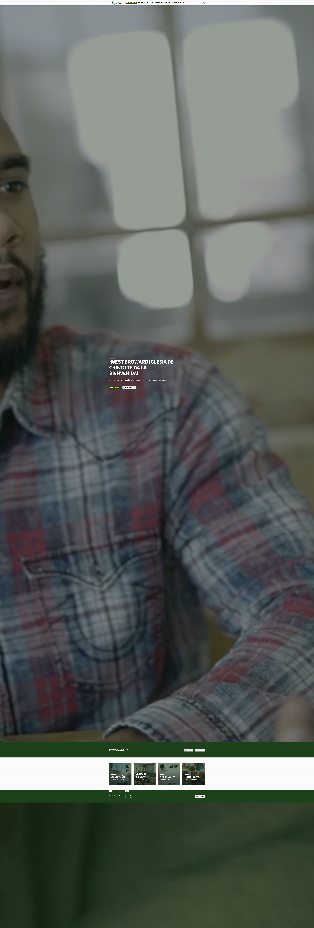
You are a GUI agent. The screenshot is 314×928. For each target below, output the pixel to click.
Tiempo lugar (200, 750)
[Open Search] (204, 3)
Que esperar (189, 750)
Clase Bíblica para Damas (116, 796)
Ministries (157, 3)
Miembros (150, 3)
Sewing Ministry (129, 796)
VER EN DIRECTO (129, 387)
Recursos (164, 3)
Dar (169, 3)
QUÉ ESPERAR (115, 387)
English (182, 3)
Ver (139, 3)
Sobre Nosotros (131, 2)
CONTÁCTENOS (175, 3)
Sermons (143, 3)
